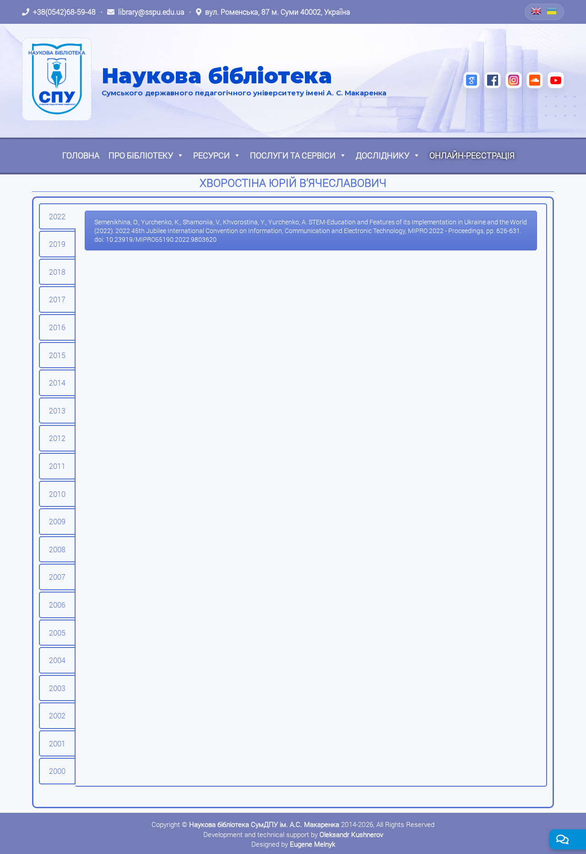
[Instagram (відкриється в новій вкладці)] (513, 80)
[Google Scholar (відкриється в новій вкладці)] (471, 80)
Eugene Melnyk (312, 844)
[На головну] (57, 79)
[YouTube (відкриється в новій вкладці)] (556, 80)
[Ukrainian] (552, 11)
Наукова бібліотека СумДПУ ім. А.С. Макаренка (264, 824)
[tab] (57, 216)
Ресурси (211, 155)
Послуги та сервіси (293, 155)
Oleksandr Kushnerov (351, 834)
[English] (536, 11)
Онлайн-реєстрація (472, 155)
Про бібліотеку (141, 155)
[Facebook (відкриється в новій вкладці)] (492, 80)
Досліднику (382, 155)
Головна (80, 155)
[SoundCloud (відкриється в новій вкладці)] (534, 80)
